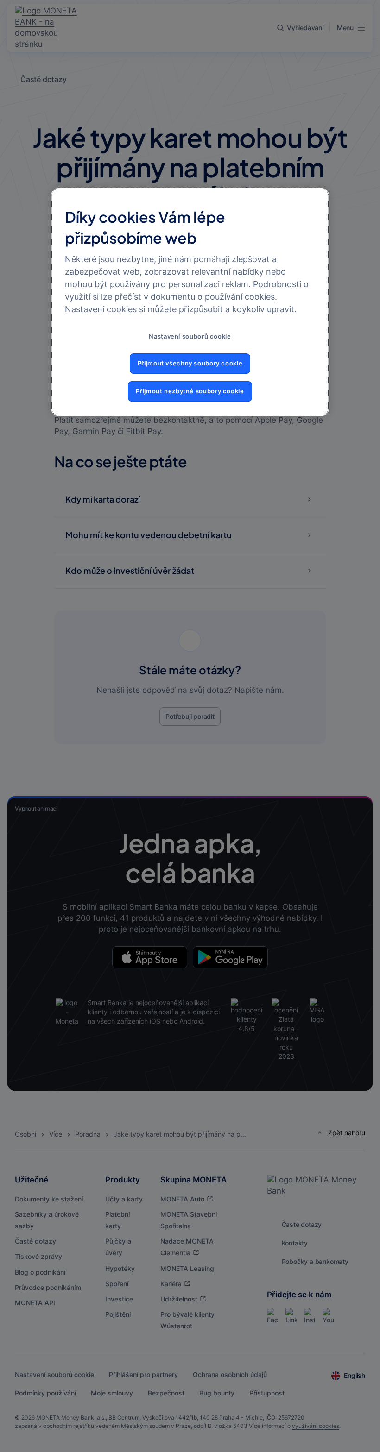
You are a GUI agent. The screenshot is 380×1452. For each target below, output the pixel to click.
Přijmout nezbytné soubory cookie (190, 391)
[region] (190, 301)
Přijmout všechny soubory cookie (190, 363)
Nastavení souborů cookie (190, 336)
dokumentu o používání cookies (213, 297)
